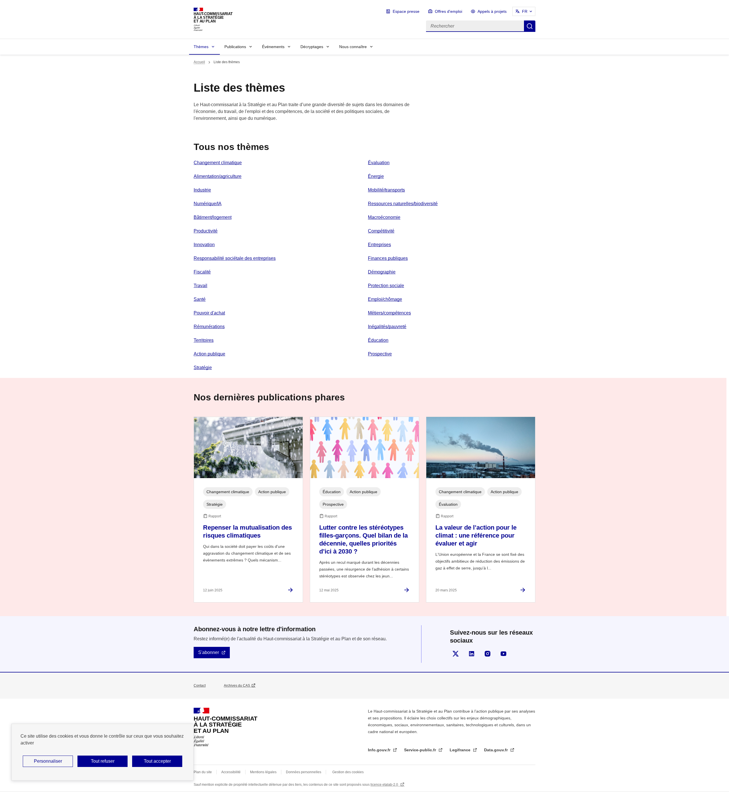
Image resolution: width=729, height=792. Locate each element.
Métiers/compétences (389, 312)
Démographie (382, 272)
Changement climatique (218, 162)
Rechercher (529, 26)
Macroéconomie (384, 217)
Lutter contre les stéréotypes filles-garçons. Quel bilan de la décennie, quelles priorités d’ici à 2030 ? (363, 539)
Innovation (204, 244)
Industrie (202, 190)
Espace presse (406, 11)
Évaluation (379, 162)
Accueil (199, 62)
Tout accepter (157, 761)
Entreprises (379, 244)
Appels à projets (492, 11)
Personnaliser (48, 761)
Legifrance (461, 750)
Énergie (376, 176)
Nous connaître (353, 46)
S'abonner (208, 652)
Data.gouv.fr (496, 750)
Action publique (209, 353)
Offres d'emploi (448, 11)
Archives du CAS (237, 686)
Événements (273, 46)
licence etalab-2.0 (384, 785)
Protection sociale (386, 285)
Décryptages (311, 46)
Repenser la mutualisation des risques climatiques (247, 531)
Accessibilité (231, 772)
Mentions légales (263, 772)
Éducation (378, 340)
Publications (235, 46)
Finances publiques (388, 258)
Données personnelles (303, 772)
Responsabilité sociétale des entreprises (235, 258)
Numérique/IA (208, 203)
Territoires (204, 340)
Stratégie (203, 367)
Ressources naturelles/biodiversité (403, 203)
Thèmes (201, 46)
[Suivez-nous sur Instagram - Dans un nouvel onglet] (487, 653)
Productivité (206, 231)
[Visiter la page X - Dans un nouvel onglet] (455, 653)
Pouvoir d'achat (209, 312)
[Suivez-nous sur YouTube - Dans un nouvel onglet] (503, 653)
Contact (200, 686)
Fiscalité (202, 272)
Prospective (380, 353)
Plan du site (203, 772)
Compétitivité (381, 231)
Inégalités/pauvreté (387, 326)
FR (524, 11)
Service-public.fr (420, 750)
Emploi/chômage (385, 299)
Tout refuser (102, 761)
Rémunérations (209, 326)
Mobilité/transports (386, 190)
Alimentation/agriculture (217, 176)
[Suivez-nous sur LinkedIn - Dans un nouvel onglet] (471, 653)
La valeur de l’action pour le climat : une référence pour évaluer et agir (476, 535)
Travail (200, 285)
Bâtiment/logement (213, 217)
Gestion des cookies (348, 772)
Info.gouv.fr (380, 750)
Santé (200, 299)
